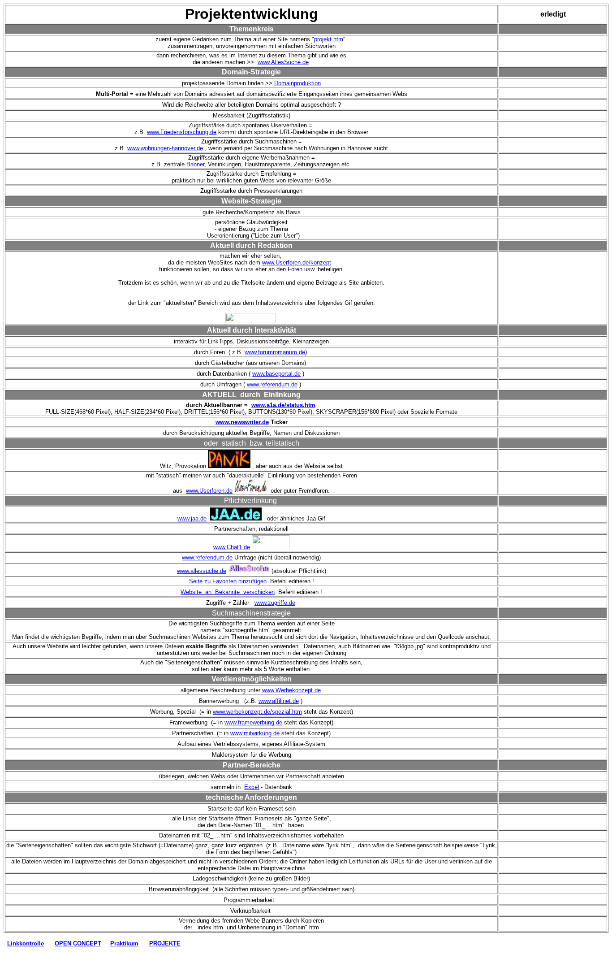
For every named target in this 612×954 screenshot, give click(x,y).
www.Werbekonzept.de (291, 690)
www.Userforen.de (209, 490)
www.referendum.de (272, 384)
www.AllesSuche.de (283, 62)
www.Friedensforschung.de (181, 132)
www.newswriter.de (242, 422)
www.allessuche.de (201, 571)
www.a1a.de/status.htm (283, 405)
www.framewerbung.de (253, 722)
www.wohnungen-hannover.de (165, 148)
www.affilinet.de (279, 701)
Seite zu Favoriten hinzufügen (228, 581)
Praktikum (124, 943)
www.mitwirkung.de (255, 733)
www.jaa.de (192, 518)
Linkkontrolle (25, 943)
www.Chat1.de (231, 547)
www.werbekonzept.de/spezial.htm (257, 711)
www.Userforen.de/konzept (296, 262)
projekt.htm (328, 39)
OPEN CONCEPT (78, 943)
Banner (195, 164)
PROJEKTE (165, 943)
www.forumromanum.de (275, 352)
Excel (251, 787)
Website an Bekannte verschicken (228, 592)
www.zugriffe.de (274, 602)
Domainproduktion (297, 83)
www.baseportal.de (276, 373)
